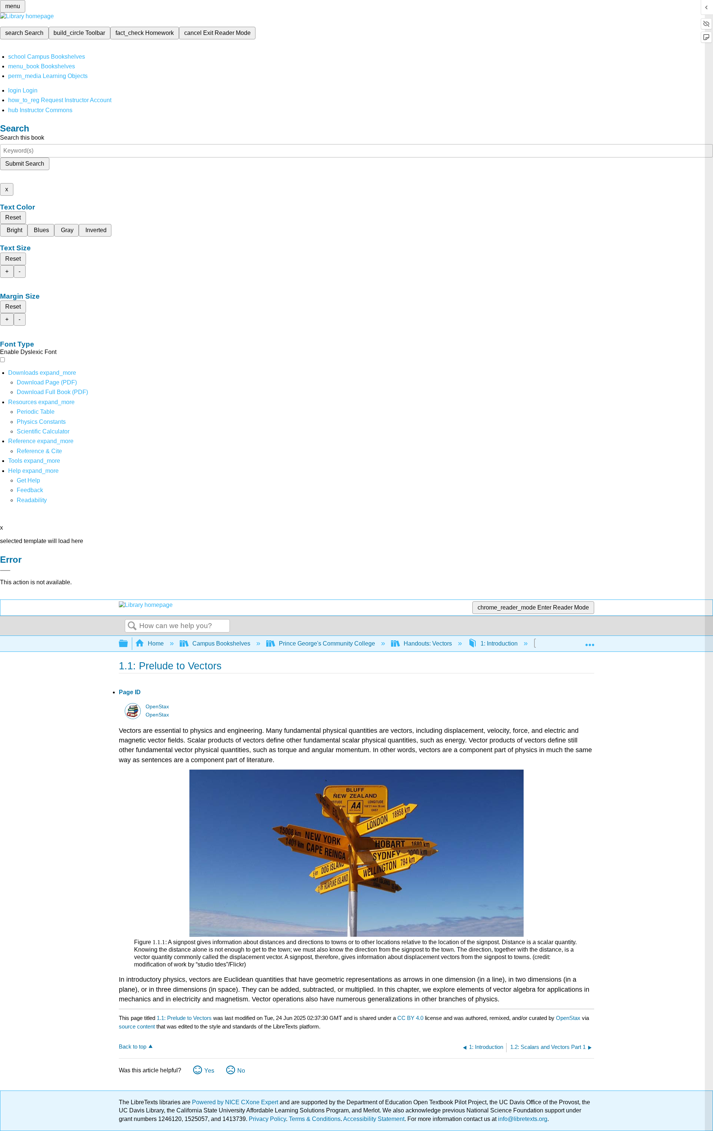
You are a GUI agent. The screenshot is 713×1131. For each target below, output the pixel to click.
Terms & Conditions (315, 1119)
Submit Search (24, 163)
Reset (13, 217)
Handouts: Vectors (427, 643)
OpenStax (157, 706)
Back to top (132, 1046)
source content (137, 1026)
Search (132, 626)
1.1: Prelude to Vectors (184, 1018)
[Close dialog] (5, 570)
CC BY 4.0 (410, 1018)
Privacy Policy (267, 1119)
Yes (209, 1070)
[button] (30, 490)
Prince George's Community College (327, 643)
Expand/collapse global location (589, 641)
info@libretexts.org (522, 1119)
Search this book (22, 137)
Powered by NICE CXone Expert (236, 1102)
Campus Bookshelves (221, 643)
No (241, 1070)
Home (155, 643)
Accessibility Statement (373, 1119)
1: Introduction (499, 643)
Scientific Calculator (43, 431)
